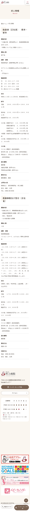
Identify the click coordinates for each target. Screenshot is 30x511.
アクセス (15, 393)
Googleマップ (5, 382)
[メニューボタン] (27, 2)
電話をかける (8, 507)
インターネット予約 (23, 507)
